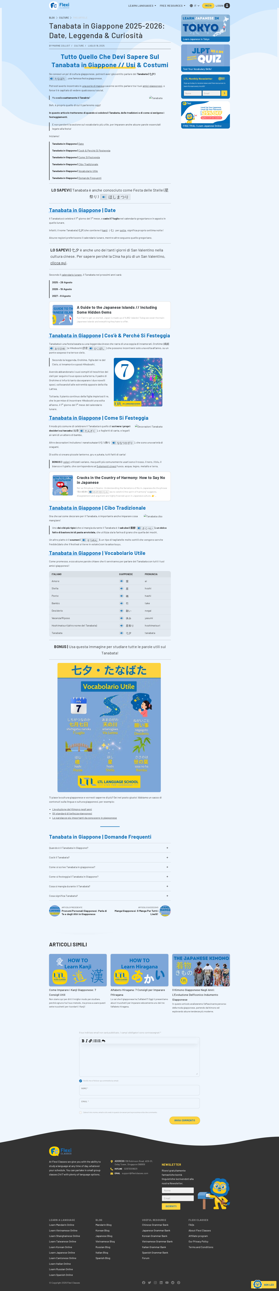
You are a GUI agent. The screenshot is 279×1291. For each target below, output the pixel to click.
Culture (64, 17)
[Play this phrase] (51, 78)
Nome (84, 1088)
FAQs (191, 1224)
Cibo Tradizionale (88, 164)
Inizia (208, 5)
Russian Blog (103, 1247)
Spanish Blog (103, 1258)
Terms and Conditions (201, 1247)
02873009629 (130, 1168)
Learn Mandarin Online (61, 1224)
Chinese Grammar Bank (155, 1224)
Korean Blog (102, 1230)
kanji (105, 230)
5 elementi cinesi (106, 466)
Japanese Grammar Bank (156, 1230)
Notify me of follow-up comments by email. (101, 1080)
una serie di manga (93, 85)
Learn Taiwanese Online (62, 1241)
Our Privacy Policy (198, 1241)
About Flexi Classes (200, 1230)
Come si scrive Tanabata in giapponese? (72, 867)
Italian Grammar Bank (154, 1247)
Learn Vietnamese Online (63, 1230)
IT (195, 5)
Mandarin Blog (104, 1224)
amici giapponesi (152, 85)
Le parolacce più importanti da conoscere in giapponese (84, 817)
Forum (145, 1258)
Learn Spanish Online (61, 1274)
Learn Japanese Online (62, 1252)
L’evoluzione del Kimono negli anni (72, 809)
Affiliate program (198, 1235)
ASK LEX (269, 1284)
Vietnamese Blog (105, 1241)
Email (85, 1101)
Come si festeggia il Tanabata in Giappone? (73, 876)
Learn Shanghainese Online (64, 1235)
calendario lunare (72, 274)
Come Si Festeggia (89, 157)
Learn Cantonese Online (62, 1258)
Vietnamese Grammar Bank (157, 1241)
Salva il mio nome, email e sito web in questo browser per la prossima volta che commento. (120, 1112)
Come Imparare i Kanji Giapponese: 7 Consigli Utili (72, 992)
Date (81, 143)
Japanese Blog (104, 1235)
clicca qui (58, 262)
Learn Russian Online (61, 1269)
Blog (52, 17)
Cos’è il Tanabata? (59, 857)
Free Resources (171, 5)
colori (66, 461)
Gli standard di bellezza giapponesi (72, 813)
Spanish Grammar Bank (155, 1252)
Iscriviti (224, 93)
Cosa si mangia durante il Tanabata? (69, 886)
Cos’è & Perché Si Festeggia (94, 150)
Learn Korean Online (60, 1247)
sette (123, 230)
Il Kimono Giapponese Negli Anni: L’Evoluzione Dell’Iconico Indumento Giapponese (195, 994)
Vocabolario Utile (88, 170)
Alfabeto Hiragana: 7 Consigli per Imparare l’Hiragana (138, 992)
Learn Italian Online (60, 1263)
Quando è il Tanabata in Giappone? (68, 847)
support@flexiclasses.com (135, 1173)
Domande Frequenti (90, 177)
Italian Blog (102, 1252)
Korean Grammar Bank (154, 1235)
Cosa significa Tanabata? (63, 895)
